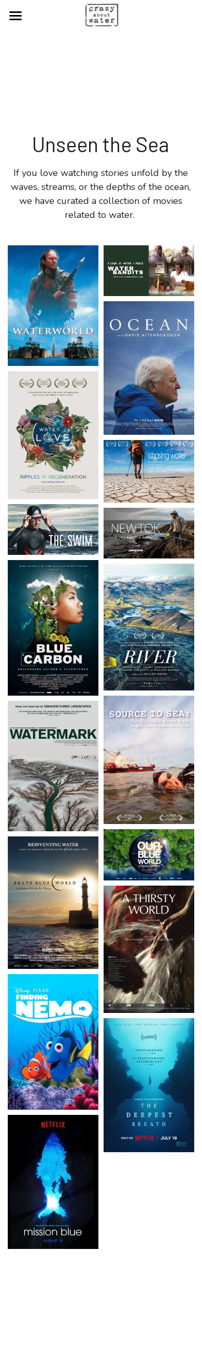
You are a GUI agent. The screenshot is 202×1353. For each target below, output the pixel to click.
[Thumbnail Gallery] (53, 305)
